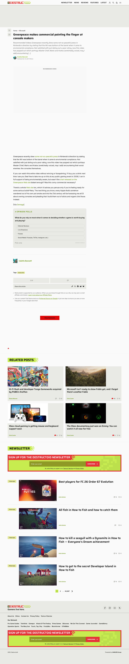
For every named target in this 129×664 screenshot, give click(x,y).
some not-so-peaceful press (46, 156)
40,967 (67, 591)
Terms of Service (68, 468)
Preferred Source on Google (48, 298)
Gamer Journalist (91, 623)
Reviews (84, 3)
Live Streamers (23, 230)
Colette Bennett (22, 57)
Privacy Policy (80, 468)
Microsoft (22, 30)
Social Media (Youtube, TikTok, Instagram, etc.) (33, 237)
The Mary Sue (25, 626)
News (76, 3)
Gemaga (20, 205)
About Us (11, 616)
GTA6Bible (65, 626)
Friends (20, 234)
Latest (104, 3)
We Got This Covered (77, 623)
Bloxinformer (56, 626)
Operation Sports (13, 626)
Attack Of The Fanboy (43, 623)
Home (15, 30)
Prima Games (56, 623)
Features (94, 3)
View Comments (49, 318)
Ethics (17, 616)
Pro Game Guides (13, 623)
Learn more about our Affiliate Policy (40, 295)
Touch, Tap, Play (36, 626)
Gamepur (32, 623)
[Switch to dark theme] (117, 2)
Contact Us (25, 616)
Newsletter (66, 3)
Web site (29, 188)
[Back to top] (8, 348)
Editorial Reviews (23, 226)
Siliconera (65, 623)
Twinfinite (24, 623)
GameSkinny (103, 623)
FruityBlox (47, 626)
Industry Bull (21, 272)
